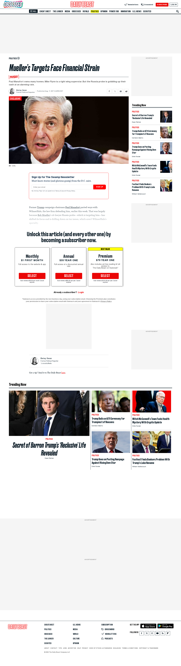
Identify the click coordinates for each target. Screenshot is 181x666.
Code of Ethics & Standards (100, 648)
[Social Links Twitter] (147, 634)
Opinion (103, 11)
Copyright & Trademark (148, 648)
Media (67, 11)
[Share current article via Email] (120, 91)
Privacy (85, 648)
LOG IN (174, 5)
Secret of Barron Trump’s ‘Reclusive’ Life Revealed (49, 449)
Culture (76, 639)
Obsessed (76, 11)
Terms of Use (60, 191)
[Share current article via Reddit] (126, 91)
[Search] (177, 11)
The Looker (58, 11)
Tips (60, 648)
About (46, 648)
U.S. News (137, 11)
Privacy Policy (71, 191)
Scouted (147, 11)
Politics (95, 11)
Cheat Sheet (45, 11)
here (63, 372)
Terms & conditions (130, 648)
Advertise (72, 648)
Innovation (126, 11)
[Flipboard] (168, 634)
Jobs (65, 648)
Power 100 (114, 11)
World (75, 634)
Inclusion (117, 648)
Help (79, 648)
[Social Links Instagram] (152, 634)
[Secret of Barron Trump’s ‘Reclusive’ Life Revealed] (166, 122)
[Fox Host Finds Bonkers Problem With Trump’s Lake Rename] (166, 191)
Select (32, 276)
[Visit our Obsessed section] (21, 5)
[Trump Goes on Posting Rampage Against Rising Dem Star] (166, 153)
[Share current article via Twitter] (115, 91)
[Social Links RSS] (163, 634)
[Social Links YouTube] (157, 634)
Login (81, 292)
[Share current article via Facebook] (109, 91)
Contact (53, 648)
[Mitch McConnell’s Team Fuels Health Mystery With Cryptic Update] (166, 172)
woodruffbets (47, 363)
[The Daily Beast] (82, 5)
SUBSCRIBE (162, 5)
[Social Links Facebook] (141, 634)
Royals (86, 11)
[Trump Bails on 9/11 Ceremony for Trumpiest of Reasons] (166, 138)
